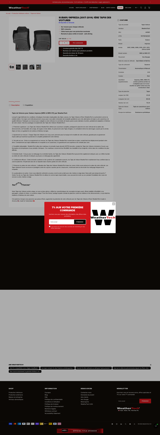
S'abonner (79, 222)
